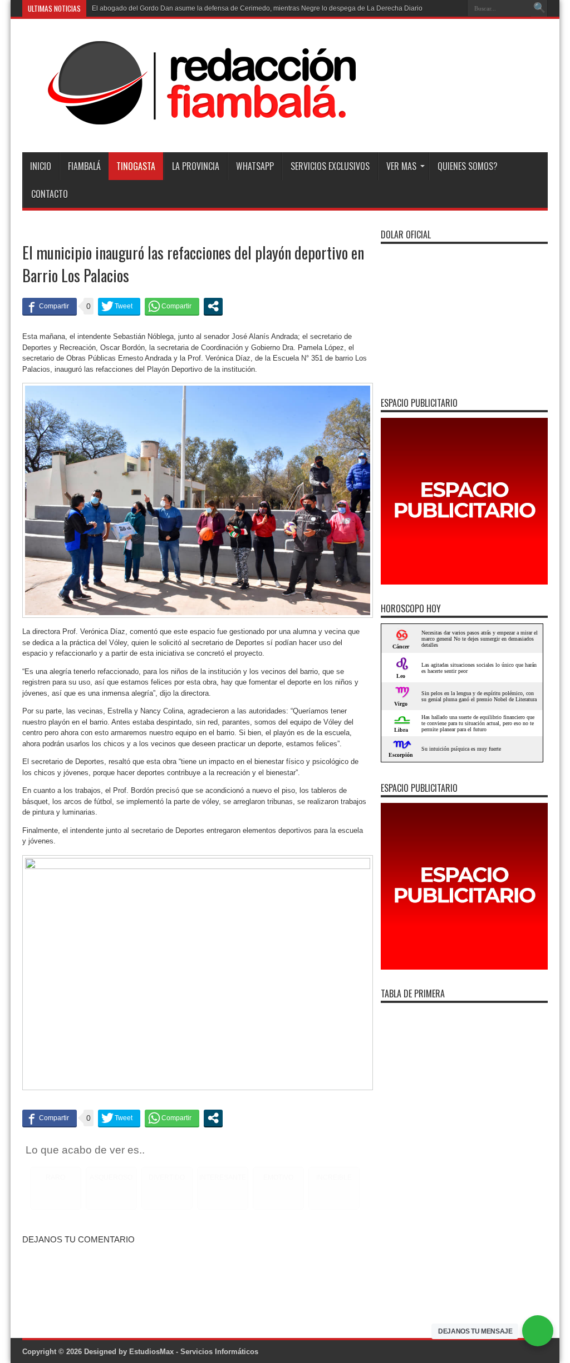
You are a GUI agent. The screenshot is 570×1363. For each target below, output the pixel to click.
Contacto (49, 194)
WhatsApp (255, 166)
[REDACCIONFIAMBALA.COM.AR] (189, 124)
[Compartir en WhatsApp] (172, 306)
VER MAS (401, 166)
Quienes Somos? (468, 166)
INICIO (40, 166)
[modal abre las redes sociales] (213, 306)
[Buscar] (539, 8)
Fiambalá (84, 166)
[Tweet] (119, 306)
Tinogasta (135, 166)
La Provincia (195, 166)
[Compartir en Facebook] (49, 306)
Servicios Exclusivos (330, 166)
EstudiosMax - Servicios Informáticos (193, 1351)
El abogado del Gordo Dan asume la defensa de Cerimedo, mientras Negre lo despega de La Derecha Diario (257, 8)
